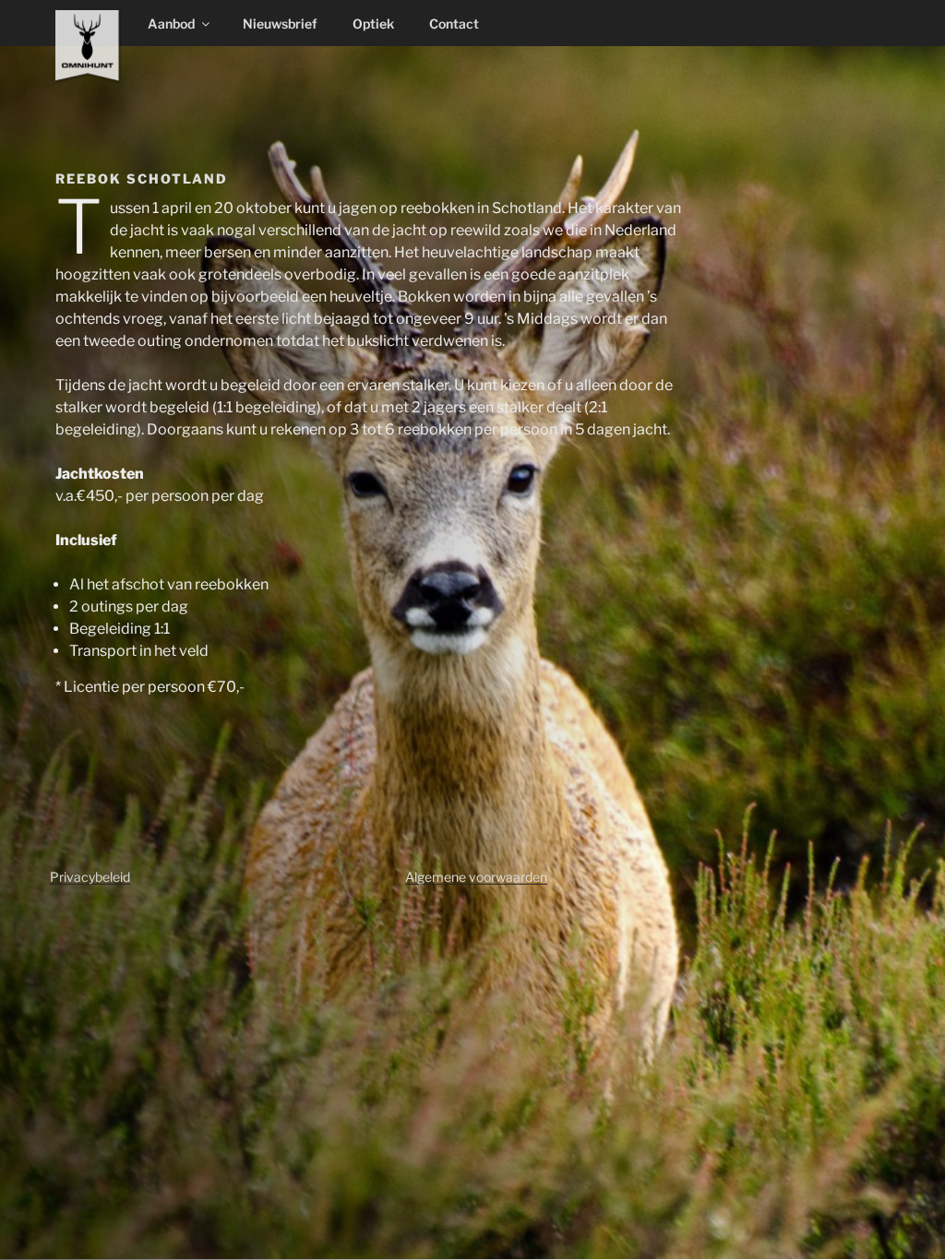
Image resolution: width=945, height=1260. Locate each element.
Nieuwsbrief (280, 23)
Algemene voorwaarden (476, 877)
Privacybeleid (90, 877)
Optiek (373, 23)
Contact (454, 23)
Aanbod (171, 23)
